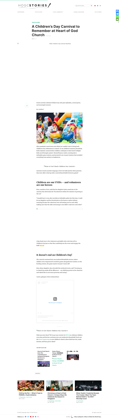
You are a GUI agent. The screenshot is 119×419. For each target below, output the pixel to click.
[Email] (117, 19)
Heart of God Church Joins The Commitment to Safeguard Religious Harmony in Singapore (43, 355)
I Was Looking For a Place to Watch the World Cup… (88, 416)
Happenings (20, 12)
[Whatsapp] (117, 16)
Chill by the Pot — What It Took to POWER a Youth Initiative (30, 394)
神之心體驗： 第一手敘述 (72, 352)
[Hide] (118, 22)
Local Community (58, 12)
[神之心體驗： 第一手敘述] (73, 357)
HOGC (67, 335)
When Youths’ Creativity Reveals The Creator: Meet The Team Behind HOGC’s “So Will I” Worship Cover (87, 395)
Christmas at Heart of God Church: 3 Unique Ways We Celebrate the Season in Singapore (57, 395)
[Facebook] (117, 11)
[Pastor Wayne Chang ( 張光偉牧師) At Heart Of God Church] (58, 362)
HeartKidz (37, 373)
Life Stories (98, 12)
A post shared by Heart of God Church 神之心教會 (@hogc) (55, 320)
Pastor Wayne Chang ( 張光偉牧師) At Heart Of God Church (57, 354)
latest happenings (44, 339)
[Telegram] (117, 14)
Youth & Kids (38, 12)
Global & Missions (79, 12)
